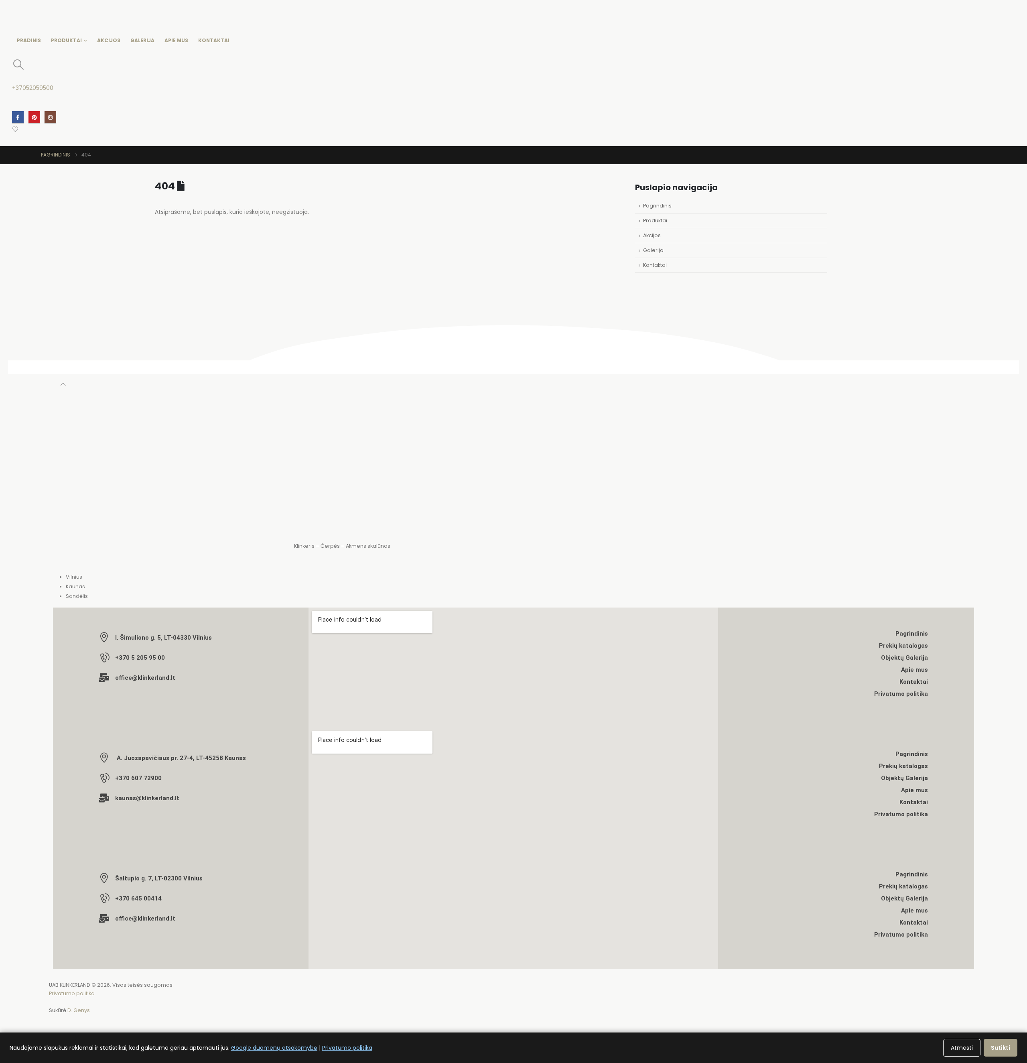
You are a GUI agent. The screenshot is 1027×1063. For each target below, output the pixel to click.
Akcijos (108, 40)
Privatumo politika (72, 993)
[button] (18, 65)
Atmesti (962, 1048)
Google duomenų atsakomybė (274, 1048)
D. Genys (78, 1010)
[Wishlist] (15, 129)
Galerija (142, 40)
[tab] (520, 577)
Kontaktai (213, 40)
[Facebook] (18, 117)
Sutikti (1000, 1048)
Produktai (66, 40)
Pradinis (29, 40)
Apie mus (176, 40)
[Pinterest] (34, 117)
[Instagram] (50, 117)
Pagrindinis (657, 205)
